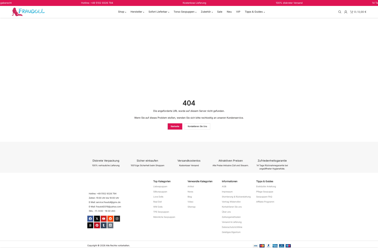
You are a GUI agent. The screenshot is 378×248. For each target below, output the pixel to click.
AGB (224, 186)
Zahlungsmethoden (231, 217)
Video (190, 201)
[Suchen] (340, 12)
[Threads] (90, 225)
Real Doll (157, 201)
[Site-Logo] (28, 11)
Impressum (227, 191)
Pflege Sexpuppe (264, 191)
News (190, 191)
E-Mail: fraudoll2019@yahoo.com (105, 206)
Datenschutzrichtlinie (232, 227)
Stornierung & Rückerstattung (236, 196)
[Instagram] (117, 219)
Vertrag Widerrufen (231, 201)
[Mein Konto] (346, 12)
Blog (190, 196)
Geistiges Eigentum (231, 232)
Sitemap (192, 206)
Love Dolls (158, 196)
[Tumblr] (104, 225)
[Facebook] (90, 219)
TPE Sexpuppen (161, 211)
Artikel (191, 186)
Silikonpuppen (160, 191)
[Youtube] (104, 219)
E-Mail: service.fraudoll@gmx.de (104, 202)
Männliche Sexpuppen (164, 217)
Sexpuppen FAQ (264, 196)
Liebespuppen (160, 186)
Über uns (226, 211)
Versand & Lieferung (232, 222)
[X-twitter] (97, 219)
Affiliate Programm (265, 201)
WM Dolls (157, 206)
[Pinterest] (97, 225)
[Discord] (110, 225)
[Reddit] (110, 219)
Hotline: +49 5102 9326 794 (102, 193)
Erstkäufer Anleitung (266, 186)
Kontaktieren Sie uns (232, 206)
